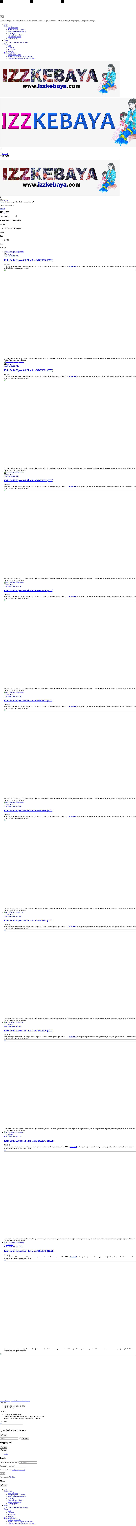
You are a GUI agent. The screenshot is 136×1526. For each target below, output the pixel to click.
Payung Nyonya (13, 38)
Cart (9, 46)
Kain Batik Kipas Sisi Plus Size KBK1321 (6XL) (28, 370)
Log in (2, 1473)
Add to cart (9, 254)
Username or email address (9, 1462)
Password (3, 1466)
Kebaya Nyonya (13, 28)
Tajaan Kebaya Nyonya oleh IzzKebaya (20, 56)
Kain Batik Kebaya (13, 228)
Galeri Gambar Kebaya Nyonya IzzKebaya (21, 58)
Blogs (6, 40)
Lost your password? (18, 1470)
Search (26, 1438)
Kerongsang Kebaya (14, 37)
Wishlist (10, 51)
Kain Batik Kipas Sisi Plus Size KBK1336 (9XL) (28, 1030)
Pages (6, 44)
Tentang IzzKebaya (10, 53)
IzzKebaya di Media (14, 55)
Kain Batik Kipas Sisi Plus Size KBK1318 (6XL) (28, 260)
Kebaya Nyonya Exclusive (16, 29)
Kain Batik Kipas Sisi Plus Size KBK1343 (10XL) (29, 1140)
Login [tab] (6, 1454)
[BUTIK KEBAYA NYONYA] (60, 195)
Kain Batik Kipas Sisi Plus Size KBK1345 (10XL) (29, 1251)
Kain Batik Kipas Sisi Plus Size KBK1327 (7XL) (28, 700)
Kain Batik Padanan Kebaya (17, 31)
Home (6, 24)
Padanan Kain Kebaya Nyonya (18, 42)
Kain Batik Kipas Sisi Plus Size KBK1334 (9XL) (28, 920)
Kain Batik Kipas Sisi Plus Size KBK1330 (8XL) (28, 810)
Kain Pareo (11, 33)
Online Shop (8, 26)
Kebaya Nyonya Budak (15, 35)
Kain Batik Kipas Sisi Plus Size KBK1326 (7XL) (28, 590)
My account (11, 49)
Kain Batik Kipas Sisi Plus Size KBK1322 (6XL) (28, 480)
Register (12, 1477)
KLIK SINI (73, 266)
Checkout (11, 47)
